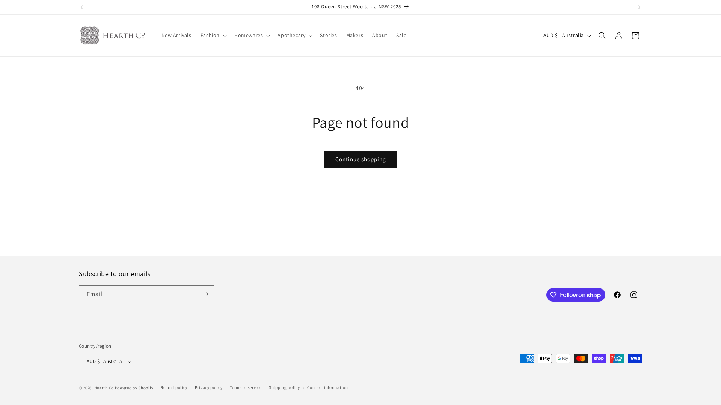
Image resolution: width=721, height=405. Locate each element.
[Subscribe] (205, 294)
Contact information (327, 387)
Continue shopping (360, 159)
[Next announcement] (639, 7)
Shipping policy (284, 387)
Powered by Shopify (134, 387)
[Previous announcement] (81, 7)
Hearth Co (104, 387)
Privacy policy (209, 387)
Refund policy (174, 387)
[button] (213, 35)
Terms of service (245, 387)
